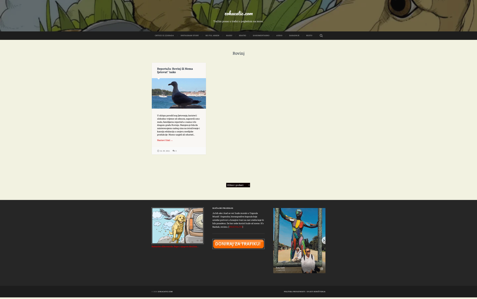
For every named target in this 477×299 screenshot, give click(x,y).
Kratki (242, 35)
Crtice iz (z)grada (164, 35)
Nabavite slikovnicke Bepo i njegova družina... (175, 246)
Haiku (229, 35)
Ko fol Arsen (212, 35)
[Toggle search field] (321, 35)
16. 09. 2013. (165, 151)
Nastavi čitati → (165, 140)
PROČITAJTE (235, 226)
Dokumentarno (261, 35)
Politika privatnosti (294, 292)
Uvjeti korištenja (316, 292)
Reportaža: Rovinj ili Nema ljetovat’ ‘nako (175, 70)
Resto (309, 35)
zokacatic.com (238, 13)
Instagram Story (190, 35)
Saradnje (294, 35)
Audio (279, 35)
